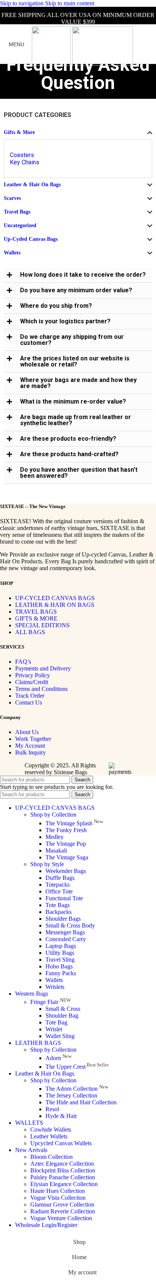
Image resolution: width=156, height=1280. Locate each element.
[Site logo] (52, 63)
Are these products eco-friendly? (68, 438)
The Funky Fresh (66, 830)
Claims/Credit (31, 682)
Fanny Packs (60, 973)
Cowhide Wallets (50, 1129)
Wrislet (53, 1029)
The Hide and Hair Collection (81, 1102)
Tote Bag (56, 1022)
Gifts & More (19, 132)
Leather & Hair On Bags (32, 184)
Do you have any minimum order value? (76, 290)
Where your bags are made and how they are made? (78, 383)
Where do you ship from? (56, 305)
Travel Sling (60, 959)
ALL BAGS (30, 632)
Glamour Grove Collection (62, 1204)
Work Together (33, 739)
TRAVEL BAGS (36, 611)
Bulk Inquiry (30, 752)
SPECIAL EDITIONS (42, 625)
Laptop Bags (60, 946)
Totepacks (57, 884)
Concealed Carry (65, 939)
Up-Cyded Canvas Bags (31, 239)
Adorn (58, 1058)
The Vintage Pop (65, 843)
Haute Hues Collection (57, 1191)
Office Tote (59, 891)
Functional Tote (64, 898)
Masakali (56, 850)
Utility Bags (59, 952)
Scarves (12, 198)
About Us (27, 732)
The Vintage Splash (74, 823)
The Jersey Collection (71, 1095)
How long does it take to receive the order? (83, 274)
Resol (52, 1109)
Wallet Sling (60, 1036)
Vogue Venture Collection (61, 1218)
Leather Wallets (48, 1136)
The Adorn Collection (76, 1088)
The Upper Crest (77, 1066)
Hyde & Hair (61, 1116)
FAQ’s (23, 661)
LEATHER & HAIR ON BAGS (54, 605)
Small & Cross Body (70, 925)
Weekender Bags (65, 871)
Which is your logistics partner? (65, 321)
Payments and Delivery (43, 668)
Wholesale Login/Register (46, 1225)
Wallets (12, 253)
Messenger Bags (65, 932)
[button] (78, 275)
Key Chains (24, 162)
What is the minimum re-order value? (73, 401)
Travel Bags (17, 212)
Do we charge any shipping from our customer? (72, 339)
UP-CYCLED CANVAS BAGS (55, 598)
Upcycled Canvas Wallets (61, 1143)
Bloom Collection (51, 1157)
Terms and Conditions (41, 689)
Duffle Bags (60, 878)
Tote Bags (57, 905)
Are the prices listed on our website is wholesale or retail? (74, 361)
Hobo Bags (59, 966)
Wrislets (54, 987)
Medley (54, 837)
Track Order (29, 695)
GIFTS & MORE (36, 618)
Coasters (22, 155)
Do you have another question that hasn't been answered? (78, 472)
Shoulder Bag (61, 1015)
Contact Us (28, 702)
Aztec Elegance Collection (62, 1163)
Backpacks (58, 912)
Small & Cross (62, 1009)
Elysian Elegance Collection (64, 1184)
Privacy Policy (32, 675)
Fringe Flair (50, 1002)
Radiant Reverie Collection (62, 1211)
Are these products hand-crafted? (69, 454)
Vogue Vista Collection (58, 1197)
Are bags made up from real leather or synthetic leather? (75, 420)
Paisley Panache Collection (62, 1177)
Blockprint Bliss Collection (62, 1170)
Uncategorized (20, 225)
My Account (30, 745)
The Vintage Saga (66, 857)
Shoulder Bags (63, 918)
